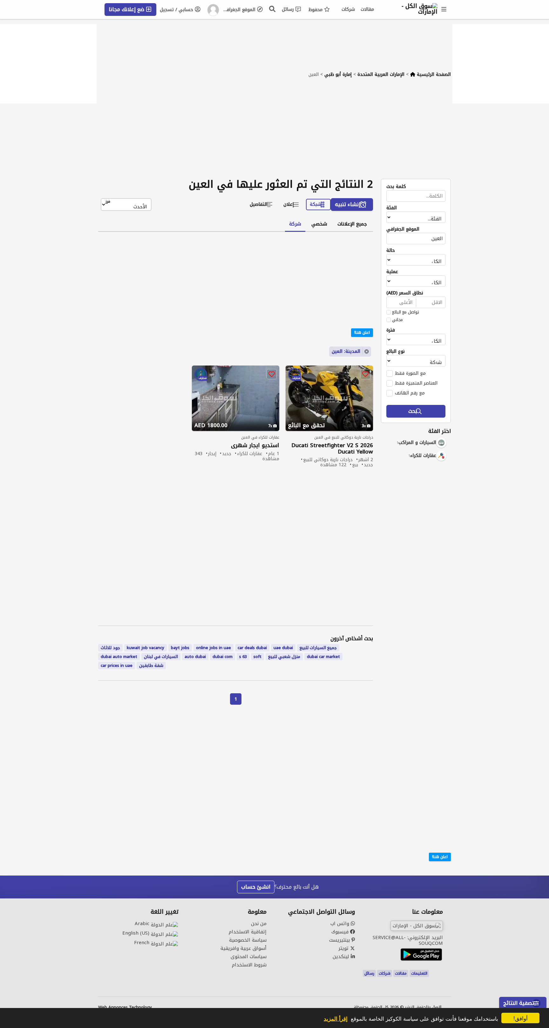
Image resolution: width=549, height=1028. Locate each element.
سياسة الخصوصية (248, 940)
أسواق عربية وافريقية (243, 948)
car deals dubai (252, 647)
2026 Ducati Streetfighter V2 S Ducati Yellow (332, 448)
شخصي (319, 223)
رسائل (288, 9)
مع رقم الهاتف (410, 393)
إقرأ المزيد (336, 1018)
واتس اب (340, 923)
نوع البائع (395, 351)
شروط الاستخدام (249, 965)
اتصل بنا (433, 1007)
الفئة (391, 208)
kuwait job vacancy (145, 647)
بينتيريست (340, 940)
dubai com (223, 656)
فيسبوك (340, 932)
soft (257, 656)
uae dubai (283, 647)
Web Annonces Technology (125, 1007)
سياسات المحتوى (249, 956)
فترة (390, 330)
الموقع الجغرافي (239, 9)
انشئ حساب (255, 887)
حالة (390, 250)
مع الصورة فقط (410, 373)
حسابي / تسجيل (177, 9)
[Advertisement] (274, 131)
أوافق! (520, 1018)
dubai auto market (119, 656)
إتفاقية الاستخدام (248, 932)
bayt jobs (180, 647)
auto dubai (195, 656)
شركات (348, 9)
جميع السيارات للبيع (318, 647)
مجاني (397, 320)
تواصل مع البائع (405, 312)
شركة (295, 223)
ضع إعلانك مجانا (127, 9)
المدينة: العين (346, 351)
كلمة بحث (396, 186)
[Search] (272, 9)
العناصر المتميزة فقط (416, 383)
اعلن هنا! (440, 856)
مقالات (367, 9)
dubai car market (323, 656)
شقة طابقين (151, 665)
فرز (107, 202)
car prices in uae (116, 665)
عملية (392, 271)
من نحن (259, 923)
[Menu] (444, 9)
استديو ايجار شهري (255, 445)
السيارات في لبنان (161, 656)
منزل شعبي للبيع (284, 656)
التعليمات (419, 973)
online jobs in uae (213, 647)
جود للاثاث (110, 647)
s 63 (243, 656)
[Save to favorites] (365, 374)
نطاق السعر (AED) (404, 293)
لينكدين (342, 956)
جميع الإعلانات (352, 223)
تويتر (344, 948)
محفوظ (316, 9)
